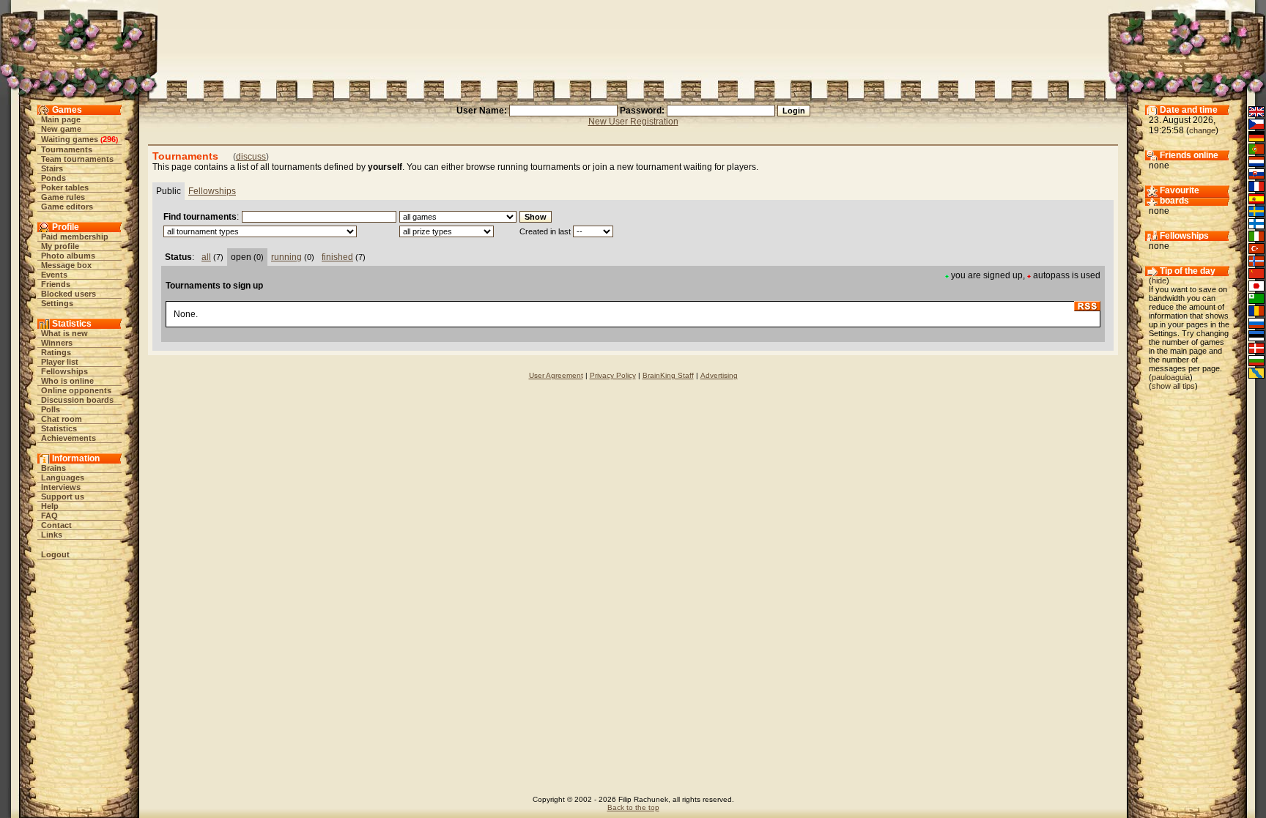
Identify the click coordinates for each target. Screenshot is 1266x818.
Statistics (59, 428)
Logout (55, 554)
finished (337, 257)
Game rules (63, 197)
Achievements (68, 438)
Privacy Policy (613, 375)
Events (54, 274)
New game (61, 128)
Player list (59, 361)
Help (50, 506)
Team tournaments (77, 159)
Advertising (719, 375)
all (206, 257)
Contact (56, 525)
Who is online (67, 380)
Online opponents (76, 390)
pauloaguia (1171, 377)
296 (109, 139)
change (1202, 130)
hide (1159, 280)
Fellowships (64, 371)
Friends (55, 284)
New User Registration (633, 121)
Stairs (52, 168)
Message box (66, 265)
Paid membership (74, 236)
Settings (57, 303)
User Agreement (556, 375)
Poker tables (65, 187)
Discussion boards (77, 399)
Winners (57, 342)
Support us (62, 496)
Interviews (61, 487)
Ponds (53, 178)
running (286, 257)
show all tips (1173, 386)
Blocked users (68, 293)
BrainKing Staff (668, 375)
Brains (53, 468)
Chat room (61, 418)
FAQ (49, 515)
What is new (64, 333)
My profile (60, 246)
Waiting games (69, 139)
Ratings (56, 352)
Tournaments (66, 149)
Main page (61, 119)
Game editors (67, 206)
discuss (251, 157)
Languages (62, 477)
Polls (50, 409)
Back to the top (633, 807)
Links (51, 534)
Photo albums (68, 255)
